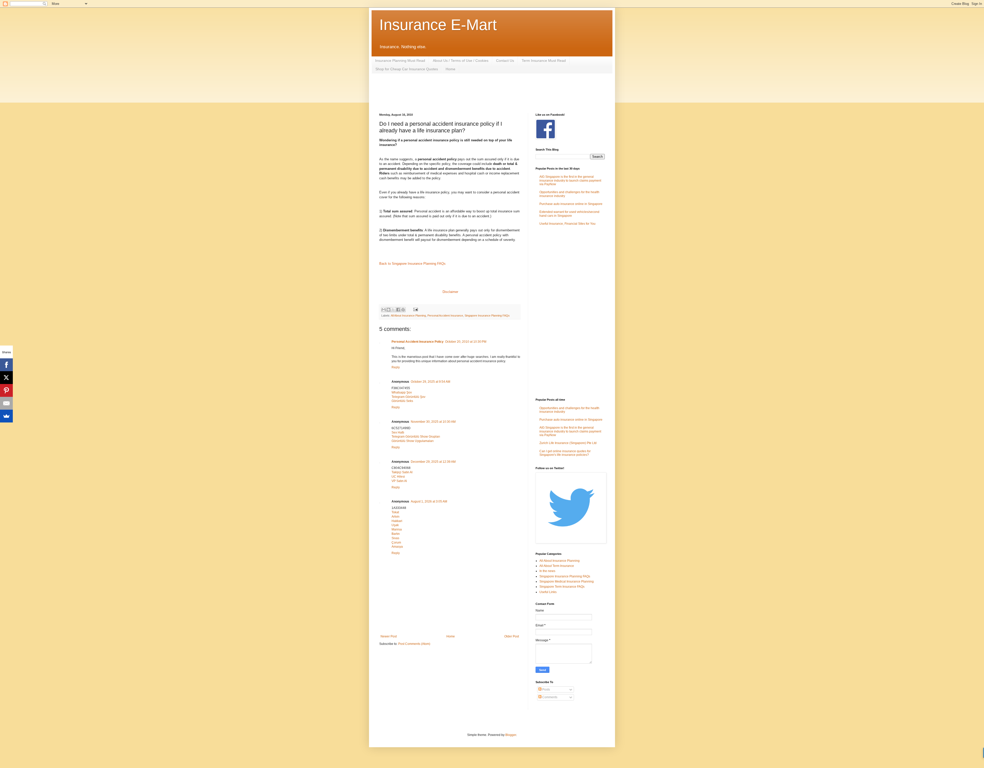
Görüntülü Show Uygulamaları (413, 441)
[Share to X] (393, 309)
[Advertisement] (472, 92)
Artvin (395, 516)
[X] (6, 377)
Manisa (397, 529)
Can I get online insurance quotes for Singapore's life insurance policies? (565, 453)
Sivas (395, 538)
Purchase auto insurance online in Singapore (570, 204)
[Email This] (383, 309)
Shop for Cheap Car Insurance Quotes (406, 69)
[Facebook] (6, 364)
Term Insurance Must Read (544, 60)
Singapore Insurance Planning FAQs (487, 315)
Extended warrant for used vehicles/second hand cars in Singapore (569, 213)
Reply (396, 367)
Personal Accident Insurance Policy (418, 341)
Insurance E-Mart (438, 24)
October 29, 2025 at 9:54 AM (430, 381)
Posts (545, 689)
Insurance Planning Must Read (400, 60)
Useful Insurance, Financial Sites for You (567, 223)
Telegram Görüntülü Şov (408, 397)
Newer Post (389, 636)
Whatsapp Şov (402, 392)
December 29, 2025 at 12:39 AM (433, 462)
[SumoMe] (6, 416)
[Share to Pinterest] (403, 309)
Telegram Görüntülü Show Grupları (416, 436)
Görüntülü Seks (402, 401)
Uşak (395, 525)
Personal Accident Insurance (445, 315)
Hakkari (397, 521)
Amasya (397, 546)
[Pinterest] (6, 390)
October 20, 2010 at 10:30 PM (465, 341)
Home (450, 69)
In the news (547, 571)
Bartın (396, 534)
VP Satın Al (399, 481)
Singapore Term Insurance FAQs (562, 586)
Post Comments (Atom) (414, 644)
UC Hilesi (398, 476)
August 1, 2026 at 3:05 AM (429, 501)
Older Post (511, 636)
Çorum (396, 542)
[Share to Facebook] (398, 309)
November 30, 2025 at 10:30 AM (433, 422)
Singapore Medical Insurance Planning (566, 581)
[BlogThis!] (388, 309)
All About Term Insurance (556, 566)
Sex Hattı (398, 432)
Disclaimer (450, 292)
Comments (549, 697)
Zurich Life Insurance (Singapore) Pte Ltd (568, 443)
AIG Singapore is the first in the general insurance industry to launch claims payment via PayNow (570, 180)
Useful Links (548, 592)
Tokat (395, 512)
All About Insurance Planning (408, 315)
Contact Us (505, 60)
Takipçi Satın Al (402, 472)
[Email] (6, 403)
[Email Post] (415, 309)
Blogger (510, 735)
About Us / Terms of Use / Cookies (460, 60)
